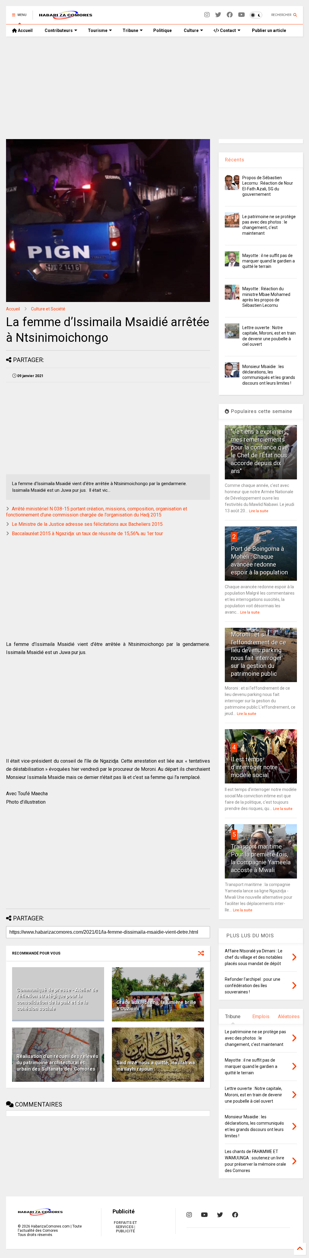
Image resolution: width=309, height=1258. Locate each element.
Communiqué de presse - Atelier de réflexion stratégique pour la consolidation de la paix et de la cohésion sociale (57, 999)
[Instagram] (207, 15)
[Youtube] (241, 15)
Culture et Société (48, 309)
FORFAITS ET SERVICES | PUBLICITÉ (125, 1227)
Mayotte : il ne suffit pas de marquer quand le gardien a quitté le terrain (268, 261)
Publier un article (268, 30)
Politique (162, 30)
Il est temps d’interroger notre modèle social (254, 767)
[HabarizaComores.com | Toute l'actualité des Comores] (66, 16)
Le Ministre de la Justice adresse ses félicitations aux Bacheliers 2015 (87, 524)
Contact (227, 30)
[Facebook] (230, 15)
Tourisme (97, 30)
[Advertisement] (154, 88)
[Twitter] (218, 15)
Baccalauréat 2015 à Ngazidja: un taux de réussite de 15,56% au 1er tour (87, 533)
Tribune (130, 30)
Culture (191, 30)
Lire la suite (258, 511)
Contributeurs (59, 30)
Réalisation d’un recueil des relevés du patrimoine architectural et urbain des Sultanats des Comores (57, 1062)
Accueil (25, 30)
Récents (234, 160)
